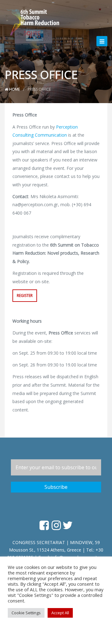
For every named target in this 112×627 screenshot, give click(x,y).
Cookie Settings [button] (26, 613)
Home (14, 89)
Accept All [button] (60, 613)
